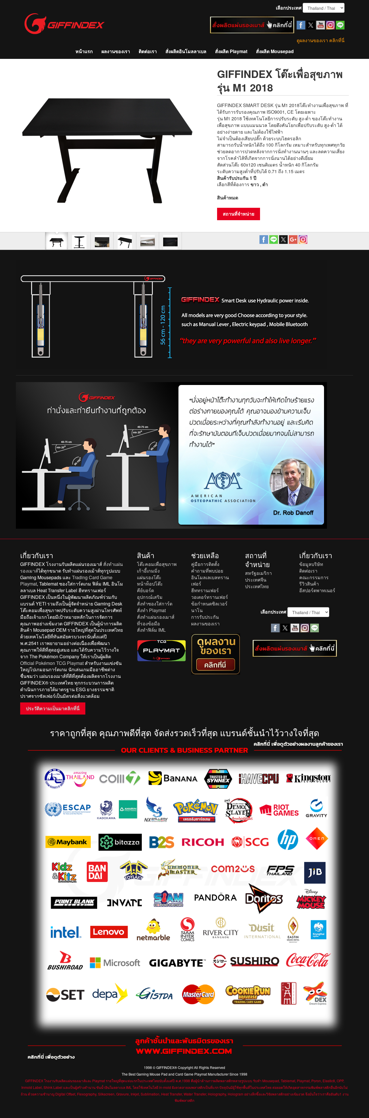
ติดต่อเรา (148, 51)
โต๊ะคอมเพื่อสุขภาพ (157, 564)
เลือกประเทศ (289, 8)
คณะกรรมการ (314, 577)
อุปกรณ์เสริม (150, 597)
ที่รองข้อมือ (148, 623)
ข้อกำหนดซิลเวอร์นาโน (209, 607)
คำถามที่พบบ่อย (207, 570)
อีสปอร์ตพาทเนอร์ (317, 590)
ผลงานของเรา (115, 51)
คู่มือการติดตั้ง (205, 564)
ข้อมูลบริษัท (311, 564)
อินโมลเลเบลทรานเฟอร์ (210, 580)
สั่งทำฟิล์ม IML (151, 630)
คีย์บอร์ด (145, 590)
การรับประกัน (205, 617)
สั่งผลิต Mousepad (275, 51)
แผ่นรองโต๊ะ (149, 577)
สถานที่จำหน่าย (238, 213)
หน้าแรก (84, 51)
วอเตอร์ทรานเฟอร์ (209, 597)
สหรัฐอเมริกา (258, 573)
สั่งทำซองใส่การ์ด (154, 603)
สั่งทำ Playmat (151, 610)
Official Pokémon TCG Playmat (52, 663)
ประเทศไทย (257, 586)
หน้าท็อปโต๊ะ (150, 583)
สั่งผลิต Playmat (231, 51)
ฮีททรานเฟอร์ (205, 590)
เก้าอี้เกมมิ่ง (148, 570)
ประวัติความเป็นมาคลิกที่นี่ (53, 708)
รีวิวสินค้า (309, 583)
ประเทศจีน (255, 579)
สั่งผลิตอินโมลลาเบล (185, 51)
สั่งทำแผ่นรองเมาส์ (155, 617)
